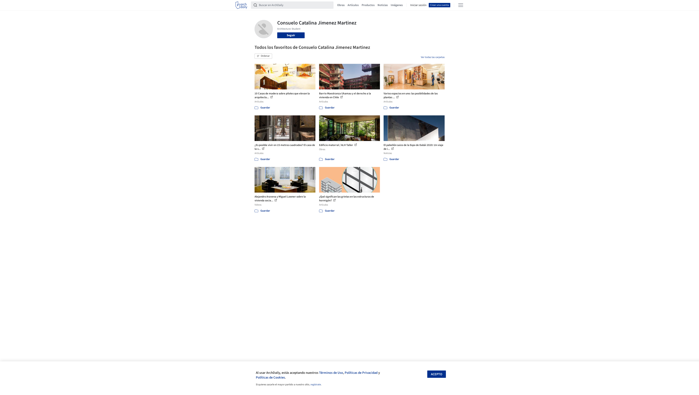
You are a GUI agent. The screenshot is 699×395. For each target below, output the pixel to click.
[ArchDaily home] (241, 5)
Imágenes (397, 5)
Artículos (353, 5)
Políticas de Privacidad (361, 372)
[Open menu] (461, 5)
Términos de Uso (331, 372)
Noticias (383, 5)
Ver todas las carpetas (433, 57)
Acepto (436, 374)
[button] (263, 56)
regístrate (315, 384)
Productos (368, 5)
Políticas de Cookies (270, 377)
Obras (341, 5)
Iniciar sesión (418, 5)
